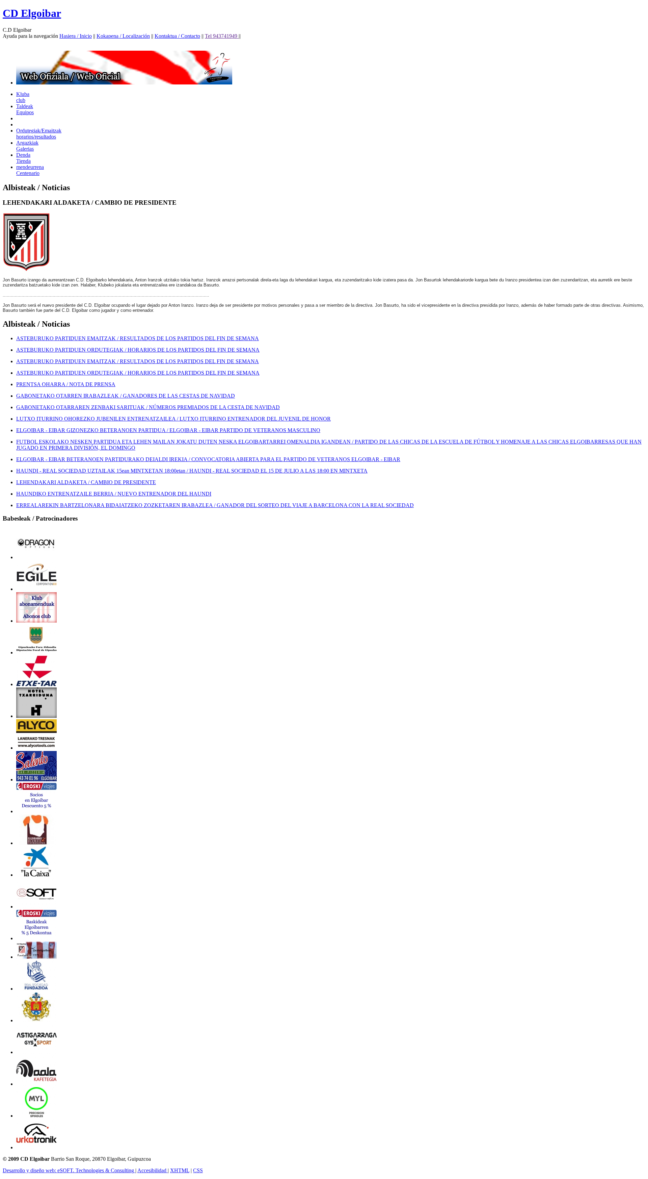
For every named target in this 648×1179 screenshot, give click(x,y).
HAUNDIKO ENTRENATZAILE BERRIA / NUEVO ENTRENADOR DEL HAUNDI (113, 494)
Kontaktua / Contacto (177, 36)
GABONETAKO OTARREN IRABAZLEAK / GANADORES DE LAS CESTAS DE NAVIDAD (125, 396)
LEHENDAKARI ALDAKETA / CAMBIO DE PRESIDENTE (86, 482)
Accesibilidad (152, 1170)
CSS (198, 1170)
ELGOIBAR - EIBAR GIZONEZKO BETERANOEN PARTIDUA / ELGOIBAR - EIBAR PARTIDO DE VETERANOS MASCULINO (168, 430)
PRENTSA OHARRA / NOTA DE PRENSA (65, 384)
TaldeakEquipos (25, 109)
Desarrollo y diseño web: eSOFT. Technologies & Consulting (69, 1170)
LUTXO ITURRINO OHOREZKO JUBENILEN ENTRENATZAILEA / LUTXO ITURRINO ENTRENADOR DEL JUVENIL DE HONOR (173, 419)
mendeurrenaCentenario (30, 170)
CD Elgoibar (32, 13)
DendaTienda (23, 158)
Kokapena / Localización (123, 36)
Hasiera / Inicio (75, 36)
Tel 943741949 (222, 36)
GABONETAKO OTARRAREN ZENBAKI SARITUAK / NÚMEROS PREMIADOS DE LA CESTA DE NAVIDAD (148, 407)
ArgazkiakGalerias (27, 146)
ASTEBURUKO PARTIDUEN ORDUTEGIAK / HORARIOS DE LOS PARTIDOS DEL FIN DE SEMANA (138, 350)
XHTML (179, 1170)
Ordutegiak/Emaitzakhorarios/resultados (38, 134)
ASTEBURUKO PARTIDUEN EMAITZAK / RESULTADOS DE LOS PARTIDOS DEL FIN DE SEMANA (137, 338)
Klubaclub (22, 97)
